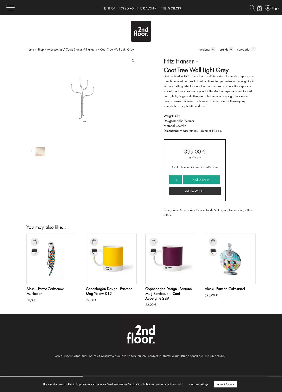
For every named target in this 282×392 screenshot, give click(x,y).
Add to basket (201, 180)
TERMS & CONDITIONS (192, 356)
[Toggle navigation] (10, 7)
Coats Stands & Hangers (81, 49)
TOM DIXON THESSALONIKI (138, 8)
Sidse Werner (185, 121)
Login (275, 8)
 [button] (34, 241)
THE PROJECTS (171, 8)
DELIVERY (142, 356)
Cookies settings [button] (198, 384)
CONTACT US (154, 356)
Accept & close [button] (225, 384)
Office (249, 210)
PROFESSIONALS (171, 356)
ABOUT (58, 356)
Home (30, 49)
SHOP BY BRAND (72, 356)
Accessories (54, 49)
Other (167, 215)
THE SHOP (108, 8)
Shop (40, 49)
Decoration (236, 210)
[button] (132, 61)
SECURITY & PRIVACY (215, 356)
